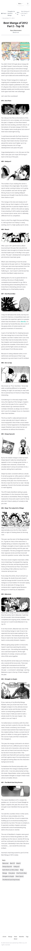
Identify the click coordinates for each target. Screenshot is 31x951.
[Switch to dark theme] (28, 3)
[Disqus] (15, 901)
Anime (4, 936)
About (15, 939)
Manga (10, 936)
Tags (27, 936)
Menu (19, 3)
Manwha (21, 936)
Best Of (18, 13)
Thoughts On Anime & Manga (11, 13)
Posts (4, 13)
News (15, 936)
